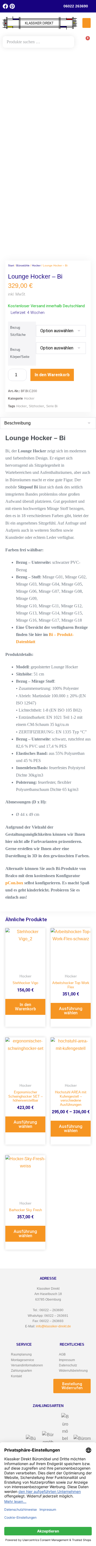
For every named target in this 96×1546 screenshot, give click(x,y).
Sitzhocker (36, 406)
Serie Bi (52, 406)
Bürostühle (23, 265)
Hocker (36, 265)
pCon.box (14, 883)
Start (11, 265)
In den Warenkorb (52, 374)
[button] (86, 23)
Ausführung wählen (70, 1010)
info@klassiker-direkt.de (53, 1326)
